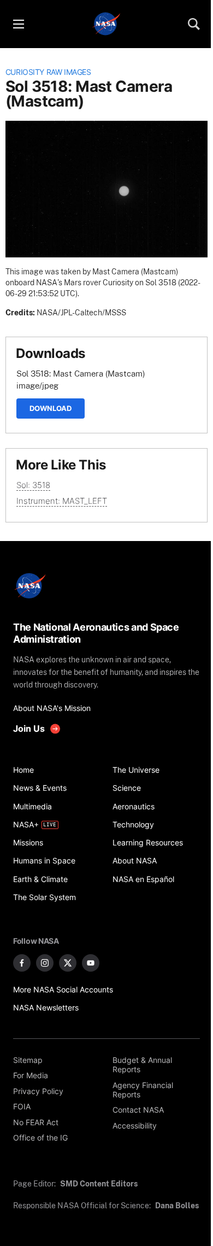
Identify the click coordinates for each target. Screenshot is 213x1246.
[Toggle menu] (18, 24)
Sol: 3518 (33, 485)
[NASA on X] (67, 963)
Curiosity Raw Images (48, 72)
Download (50, 408)
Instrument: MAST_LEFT (61, 501)
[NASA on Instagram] (45, 963)
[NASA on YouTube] (90, 963)
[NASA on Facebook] (22, 963)
